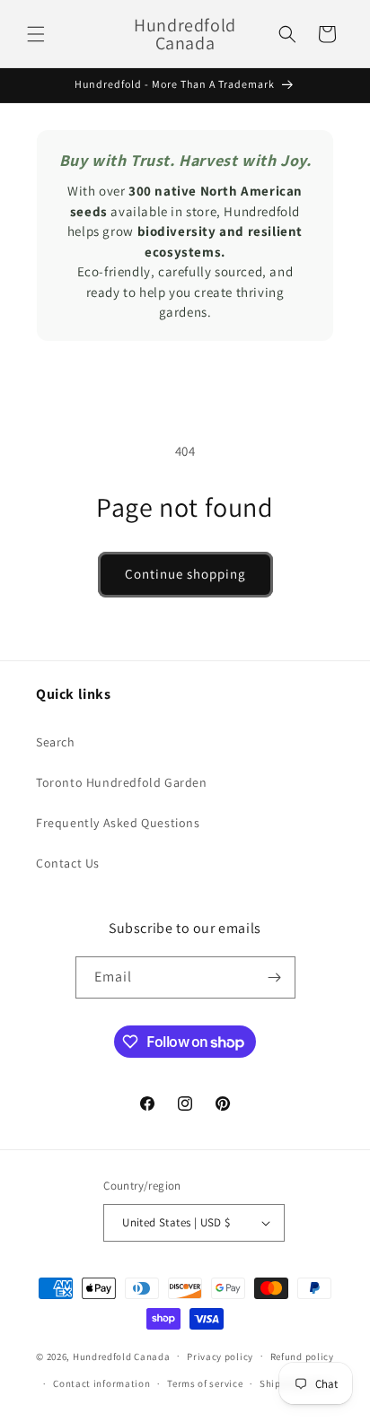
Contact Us (68, 863)
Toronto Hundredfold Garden (121, 782)
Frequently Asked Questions (118, 823)
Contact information (101, 1383)
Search (55, 742)
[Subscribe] (275, 977)
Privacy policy (220, 1356)
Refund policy (302, 1356)
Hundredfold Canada (122, 1355)
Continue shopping (185, 573)
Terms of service (204, 1383)
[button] (36, 34)
